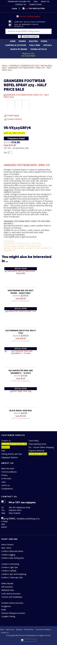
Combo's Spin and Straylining (13, 574)
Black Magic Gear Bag (20, 410)
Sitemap (19, 629)
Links (3, 482)
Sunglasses (6, 606)
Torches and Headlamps (11, 597)
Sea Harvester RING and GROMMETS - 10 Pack (20, 371)
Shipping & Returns (9, 457)
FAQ (3, 450)
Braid (3, 609)
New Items (6, 548)
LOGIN (14, 8)
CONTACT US (20, 4)
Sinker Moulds (7, 583)
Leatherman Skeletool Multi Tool (20, 331)
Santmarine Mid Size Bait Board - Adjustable (21, 291)
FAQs (36, 1)
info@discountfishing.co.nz (28, 518)
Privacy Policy (29, 629)
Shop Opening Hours (37, 444)
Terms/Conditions (9, 472)
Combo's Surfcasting (10, 564)
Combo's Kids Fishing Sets (12, 558)
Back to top (10, 629)
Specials (47, 45)
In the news (6, 478)
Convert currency (14, 119)
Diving (44, 41)
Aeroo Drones (7, 544)
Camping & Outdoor (15, 45)
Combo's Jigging (8, 554)
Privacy (4, 475)
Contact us (6, 440)
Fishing (22, 41)
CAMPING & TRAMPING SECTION (24, 65)
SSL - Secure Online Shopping (41, 447)
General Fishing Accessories (13, 613)
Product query (13, 115)
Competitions (7, 488)
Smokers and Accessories (12, 603)
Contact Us (4, 633)
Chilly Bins (34, 45)
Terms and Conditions (43, 629)
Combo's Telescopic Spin (12, 577)
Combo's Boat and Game (12, 551)
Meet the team (7, 468)
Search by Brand (18, 49)
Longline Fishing (8, 616)
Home (13, 41)
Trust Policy (33, 440)
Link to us (5, 485)
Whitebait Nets (7, 590)
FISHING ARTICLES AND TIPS (19, 1)
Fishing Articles (38, 49)
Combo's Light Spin (9, 567)
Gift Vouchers (7, 587)
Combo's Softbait (8, 570)
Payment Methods (36, 450)
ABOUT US (45, 1)
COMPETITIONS (35, 4)
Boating (33, 41)
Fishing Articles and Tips (11, 454)
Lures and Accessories (11, 593)
